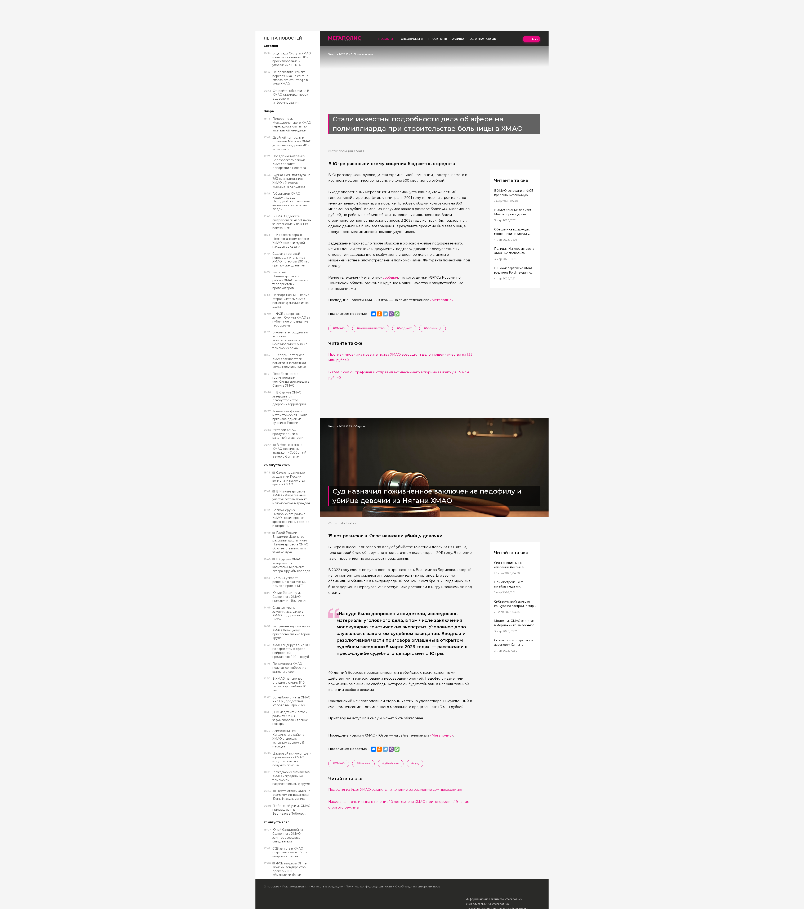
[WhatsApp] (396, 313)
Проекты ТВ (437, 38)
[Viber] (391, 313)
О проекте (271, 886)
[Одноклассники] (379, 313)
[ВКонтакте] (373, 313)
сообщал (390, 277)
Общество (360, 426)
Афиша (458, 38)
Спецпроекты (412, 38)
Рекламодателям (295, 886)
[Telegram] (385, 313)
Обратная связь (482, 38)
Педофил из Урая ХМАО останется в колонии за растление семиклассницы (395, 790)
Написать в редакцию (327, 886)
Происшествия (364, 54)
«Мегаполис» (441, 300)
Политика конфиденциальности (369, 886)
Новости (385, 38)
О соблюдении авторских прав (417, 886)
